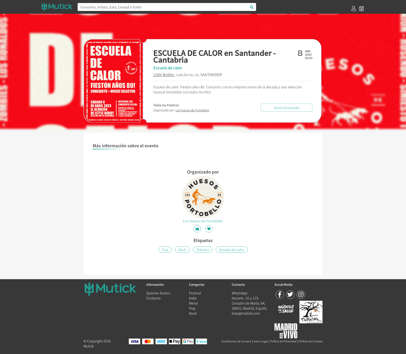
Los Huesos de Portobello (192, 110)
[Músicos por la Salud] (286, 309)
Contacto (153, 298)
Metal (193, 303)
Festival (195, 292)
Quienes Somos (158, 292)
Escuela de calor (231, 249)
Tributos (202, 249)
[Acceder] (353, 8)
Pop (165, 249)
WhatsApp (239, 292)
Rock (182, 249)
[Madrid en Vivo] (310, 311)
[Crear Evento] (361, 8)
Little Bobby (163, 74)
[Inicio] (57, 6)
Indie (193, 298)
